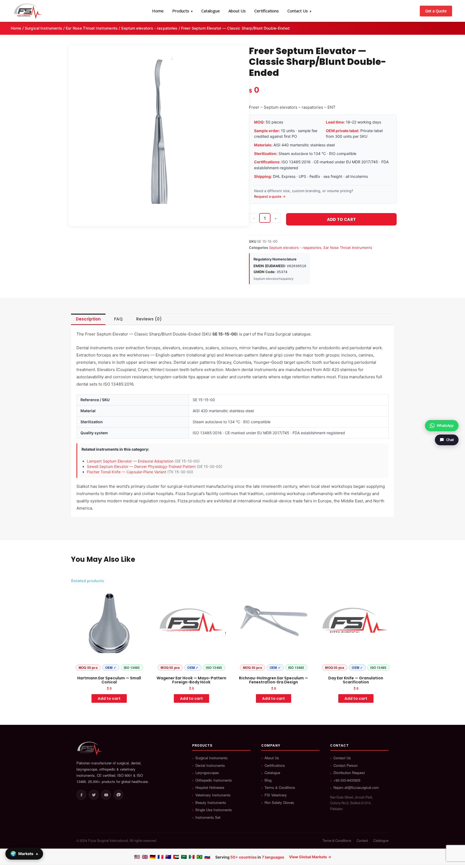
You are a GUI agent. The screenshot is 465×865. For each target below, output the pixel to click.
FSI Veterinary (276, 795)
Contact (362, 840)
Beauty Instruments (210, 802)
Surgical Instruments (43, 28)
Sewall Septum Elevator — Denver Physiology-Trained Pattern (141, 466)
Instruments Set (207, 817)
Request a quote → (270, 196)
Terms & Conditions (280, 787)
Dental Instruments (210, 765)
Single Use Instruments (213, 809)
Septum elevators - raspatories (149, 28)
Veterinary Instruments (213, 795)
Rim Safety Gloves (279, 802)
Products (182, 10)
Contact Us (299, 10)
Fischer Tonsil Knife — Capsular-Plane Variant (126, 471)
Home (158, 10)
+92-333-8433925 (346, 780)
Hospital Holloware (209, 787)
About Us (237, 10)
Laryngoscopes (207, 772)
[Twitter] (93, 795)
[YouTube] (106, 795)
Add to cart (341, 219)
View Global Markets (308, 857)
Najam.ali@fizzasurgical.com (356, 787)
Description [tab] (88, 319)
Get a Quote (436, 10)
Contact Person (345, 765)
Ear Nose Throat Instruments (92, 28)
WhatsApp (445, 425)
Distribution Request (349, 772)
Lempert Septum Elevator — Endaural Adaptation (130, 461)
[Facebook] (81, 795)
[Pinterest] (118, 795)
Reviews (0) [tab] (149, 319)
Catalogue (210, 10)
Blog (268, 780)
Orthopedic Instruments (213, 780)
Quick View (109, 668)
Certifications (266, 10)
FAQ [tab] (118, 319)
